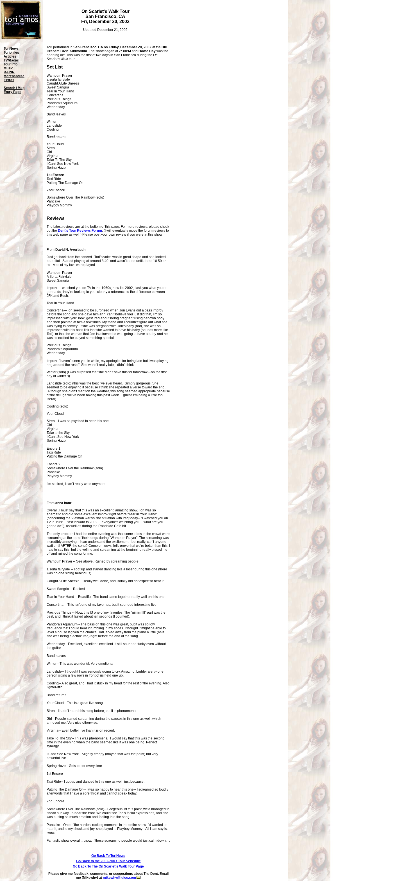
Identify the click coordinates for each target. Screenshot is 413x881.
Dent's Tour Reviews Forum (80, 231)
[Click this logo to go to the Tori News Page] (21, 38)
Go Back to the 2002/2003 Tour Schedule (108, 861)
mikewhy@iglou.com (119, 878)
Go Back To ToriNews (108, 856)
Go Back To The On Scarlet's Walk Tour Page (108, 866)
